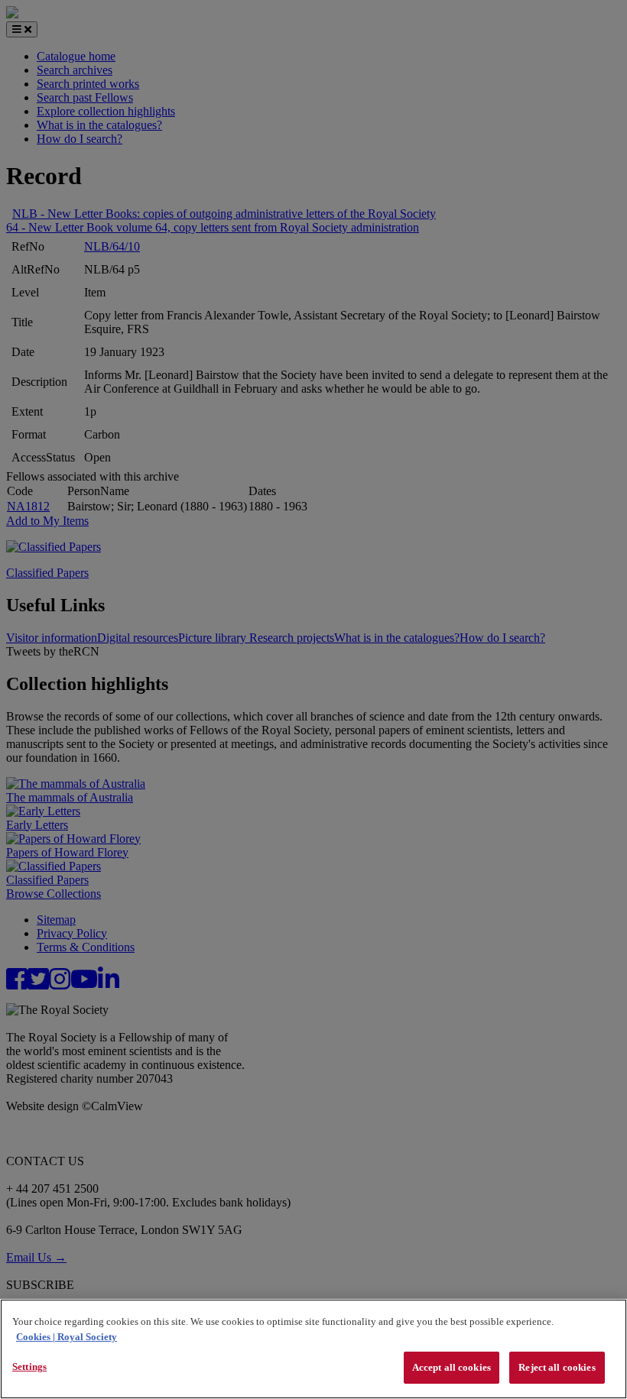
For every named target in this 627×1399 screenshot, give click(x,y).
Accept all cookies (451, 1367)
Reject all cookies (556, 1367)
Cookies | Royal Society (66, 1336)
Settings (29, 1366)
